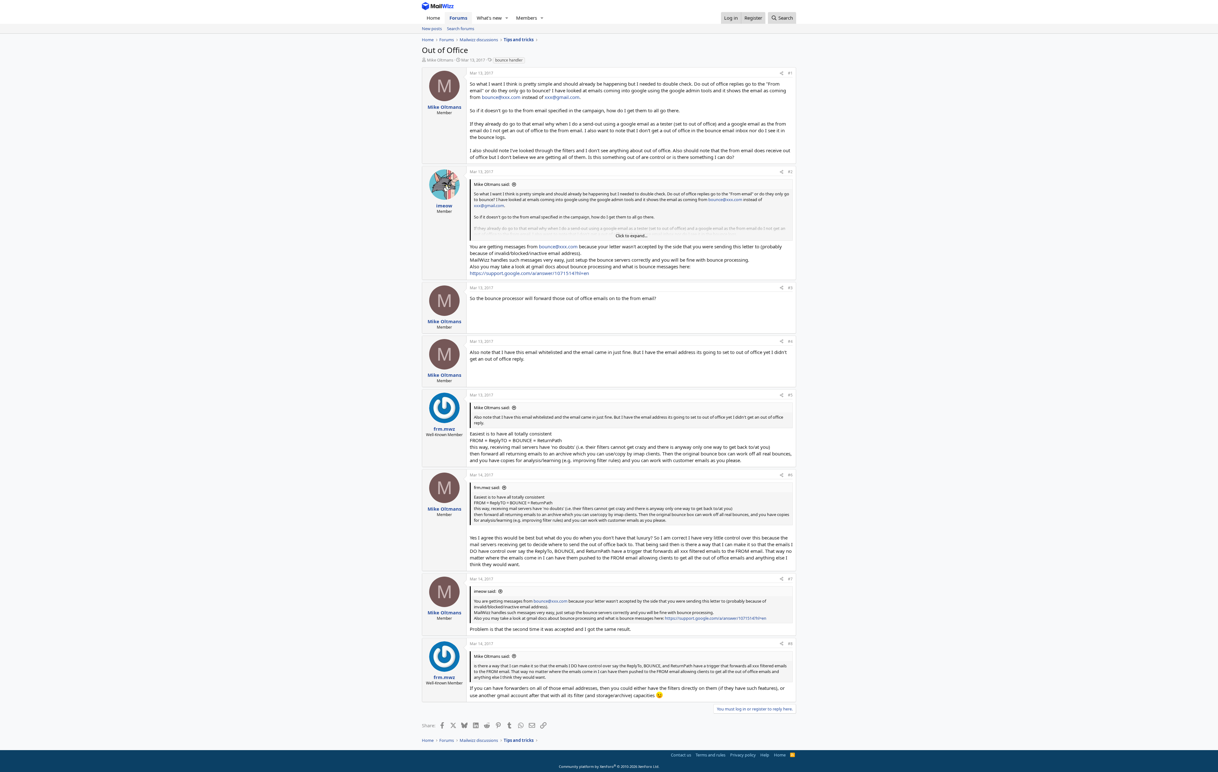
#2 (790, 171)
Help (764, 755)
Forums (458, 18)
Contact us (681, 755)
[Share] (781, 73)
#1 (790, 73)
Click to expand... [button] (631, 236)
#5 (790, 395)
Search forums (460, 28)
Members (526, 18)
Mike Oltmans (440, 60)
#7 (790, 579)
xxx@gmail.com (562, 97)
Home (433, 18)
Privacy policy (743, 755)
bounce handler (509, 60)
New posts (432, 28)
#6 (790, 475)
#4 (790, 341)
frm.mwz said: (487, 487)
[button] (506, 18)
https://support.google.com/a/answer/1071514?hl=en (529, 273)
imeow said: (485, 591)
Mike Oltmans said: (492, 184)
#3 (790, 288)
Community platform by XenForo (609, 766)
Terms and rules (710, 755)
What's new (489, 18)
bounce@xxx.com (501, 97)
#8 (790, 643)
